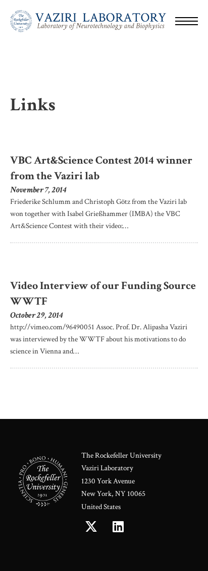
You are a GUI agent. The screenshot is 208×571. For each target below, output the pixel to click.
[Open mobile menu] (186, 21)
